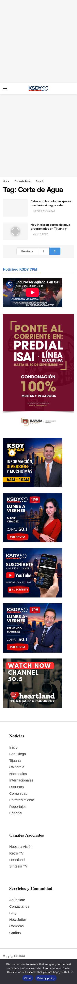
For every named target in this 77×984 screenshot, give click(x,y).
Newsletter (17, 920)
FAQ (12, 913)
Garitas (15, 933)
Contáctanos (19, 906)
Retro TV (16, 853)
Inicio (13, 747)
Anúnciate (17, 900)
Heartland (17, 860)
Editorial (15, 813)
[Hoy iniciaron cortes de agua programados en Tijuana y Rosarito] (15, 231)
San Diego (17, 754)
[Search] (71, 89)
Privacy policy (46, 978)
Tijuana (15, 761)
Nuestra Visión (20, 847)
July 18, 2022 (40, 234)
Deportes (16, 787)
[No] (72, 972)
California (16, 767)
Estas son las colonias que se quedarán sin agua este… (51, 203)
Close (27, 978)
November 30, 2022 (44, 210)
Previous (27, 251)
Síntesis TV (18, 866)
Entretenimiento (21, 800)
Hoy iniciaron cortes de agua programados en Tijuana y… (50, 226)
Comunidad (18, 793)
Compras (16, 926)
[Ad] (38, 41)
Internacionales (21, 780)
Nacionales (18, 774)
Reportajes (17, 807)
